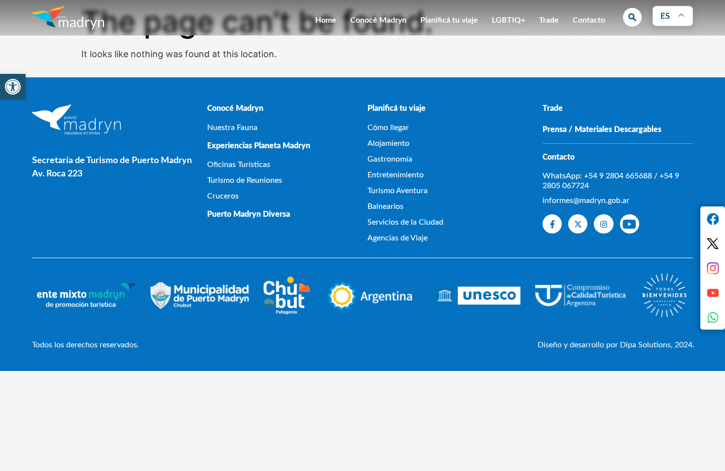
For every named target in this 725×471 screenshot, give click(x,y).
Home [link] (325, 20)
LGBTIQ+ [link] (508, 20)
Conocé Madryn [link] (378, 20)
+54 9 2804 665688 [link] (618, 176)
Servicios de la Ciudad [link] (405, 222)
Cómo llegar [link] (388, 128)
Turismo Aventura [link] (397, 191)
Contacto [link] (589, 20)
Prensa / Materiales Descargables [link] (602, 130)
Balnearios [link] (385, 206)
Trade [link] (549, 20)
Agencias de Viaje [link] (397, 238)
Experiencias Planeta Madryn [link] (258, 146)
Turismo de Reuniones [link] (244, 180)
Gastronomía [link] (389, 159)
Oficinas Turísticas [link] (238, 164)
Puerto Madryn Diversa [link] (248, 214)
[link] (13, 87)
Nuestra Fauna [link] (232, 128)
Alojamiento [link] (388, 143)
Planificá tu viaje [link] (449, 20)
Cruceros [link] (223, 196)
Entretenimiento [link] (395, 175)
